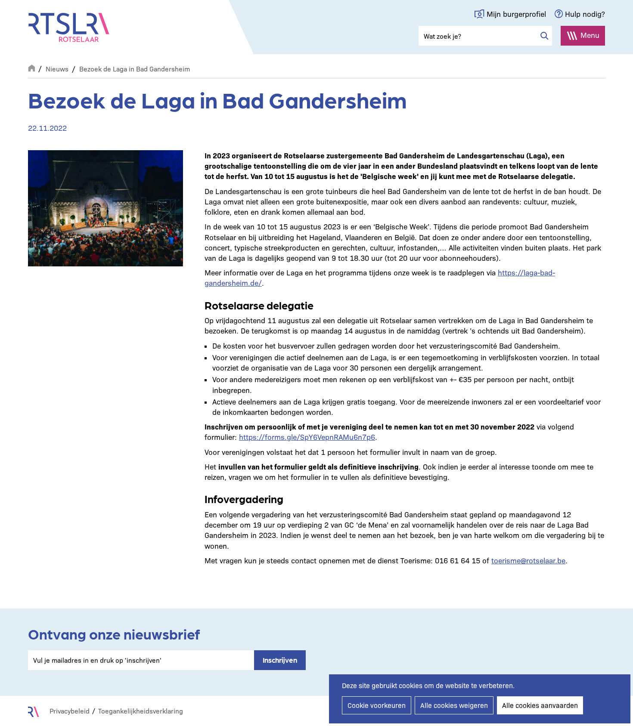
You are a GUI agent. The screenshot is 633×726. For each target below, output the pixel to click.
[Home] (69, 27)
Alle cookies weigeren (454, 705)
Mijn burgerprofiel (516, 14)
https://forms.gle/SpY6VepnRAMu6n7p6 (307, 437)
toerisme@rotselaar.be (528, 560)
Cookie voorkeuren (377, 705)
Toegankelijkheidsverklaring (140, 710)
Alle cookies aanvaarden (540, 705)
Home (31, 67)
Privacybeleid (70, 710)
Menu (589, 35)
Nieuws (57, 68)
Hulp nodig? (585, 14)
